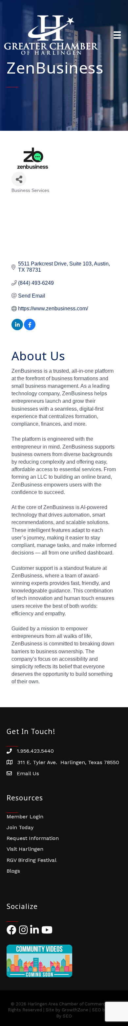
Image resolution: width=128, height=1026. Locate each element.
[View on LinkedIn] (17, 328)
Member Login (25, 816)
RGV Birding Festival (31, 860)
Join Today (20, 827)
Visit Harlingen (25, 849)
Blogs (13, 871)
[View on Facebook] (29, 328)
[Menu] (117, 35)
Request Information (33, 838)
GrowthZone (75, 1009)
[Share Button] (18, 179)
